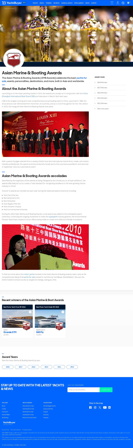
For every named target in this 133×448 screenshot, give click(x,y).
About (3, 406)
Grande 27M (10, 332)
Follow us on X (100, 407)
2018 (7, 367)
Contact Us (5, 412)
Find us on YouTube (105, 407)
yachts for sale (29, 277)
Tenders (49, 3)
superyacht (53, 216)
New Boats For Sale (28, 412)
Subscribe (106, 390)
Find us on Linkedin (109, 407)
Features (45, 417)
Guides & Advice (66, 3)
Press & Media (6, 414)
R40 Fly (40, 332)
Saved (112, 4)
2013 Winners (102, 98)
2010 (72, 367)
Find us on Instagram (95, 407)
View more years (103, 109)
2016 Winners (102, 93)
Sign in (117, 4)
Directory (46, 414)
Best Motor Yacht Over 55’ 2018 (14, 307)
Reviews (56, 3)
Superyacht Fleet (48, 409)
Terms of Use (5, 430)
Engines (45, 412)
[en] (128, 2)
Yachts (35, 3)
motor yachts (29, 274)
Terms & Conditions (16, 430)
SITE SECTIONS (47, 402)
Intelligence (79, 3)
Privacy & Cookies (27, 430)
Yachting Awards (9, 8)
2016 (33, 367)
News (87, 3)
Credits (4, 409)
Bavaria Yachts (40, 330)
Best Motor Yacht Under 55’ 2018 (47, 307)
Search (123, 3)
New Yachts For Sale (28, 406)
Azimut (6, 330)
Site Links (5, 402)
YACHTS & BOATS (27, 402)
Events (93, 3)
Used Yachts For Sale (28, 409)
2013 (46, 367)
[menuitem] (110, 82)
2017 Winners (102, 88)
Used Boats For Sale (28, 414)
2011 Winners (102, 103)
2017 (20, 367)
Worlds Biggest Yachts (49, 406)
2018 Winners (102, 82)
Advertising (5, 417)
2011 (59, 367)
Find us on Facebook (90, 407)
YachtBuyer (13, 2)
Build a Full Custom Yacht (29, 417)
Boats (42, 3)
